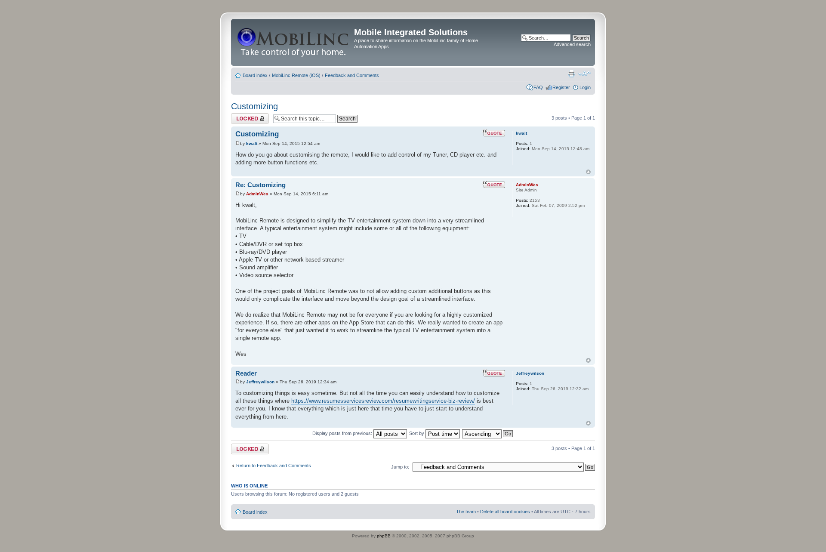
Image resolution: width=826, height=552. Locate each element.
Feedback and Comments (352, 75)
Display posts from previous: (342, 433)
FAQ (538, 87)
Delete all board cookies (505, 511)
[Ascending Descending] (488, 433)
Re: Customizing (260, 184)
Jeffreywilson (260, 381)
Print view (571, 73)
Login (585, 87)
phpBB (384, 535)
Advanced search (572, 44)
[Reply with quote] (493, 133)
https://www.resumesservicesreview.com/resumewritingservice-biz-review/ (383, 401)
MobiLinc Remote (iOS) (296, 75)
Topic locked (244, 115)
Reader (246, 373)
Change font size (584, 73)
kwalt (251, 143)
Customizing (254, 106)
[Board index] (293, 42)
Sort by (417, 433)
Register (561, 87)
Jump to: (400, 466)
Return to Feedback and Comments (273, 465)
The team (466, 511)
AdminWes (257, 193)
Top (588, 172)
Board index (255, 75)
